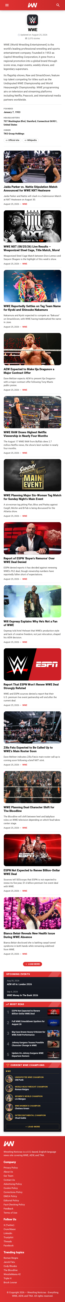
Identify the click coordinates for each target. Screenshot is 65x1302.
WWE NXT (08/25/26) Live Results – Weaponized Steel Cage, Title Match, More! (32, 248)
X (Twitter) (9, 1225)
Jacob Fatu (9, 1262)
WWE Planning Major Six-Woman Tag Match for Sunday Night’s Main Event (32, 497)
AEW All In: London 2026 (19, 984)
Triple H (7, 1278)
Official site (13, 140)
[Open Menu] (7, 5)
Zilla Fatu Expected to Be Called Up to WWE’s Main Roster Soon (28, 749)
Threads (8, 1241)
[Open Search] (58, 5)
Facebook (9, 1245)
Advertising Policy (13, 1184)
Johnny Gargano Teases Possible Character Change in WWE (28, 1044)
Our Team (8, 1176)
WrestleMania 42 (12, 1274)
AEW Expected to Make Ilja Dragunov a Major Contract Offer (29, 371)
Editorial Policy (11, 1200)
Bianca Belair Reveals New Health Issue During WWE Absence (29, 935)
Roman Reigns (11, 1258)
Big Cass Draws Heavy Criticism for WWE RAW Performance (28, 1033)
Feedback (8, 1208)
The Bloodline (11, 1270)
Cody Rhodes (10, 1266)
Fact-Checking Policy (14, 1204)
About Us (8, 1171)
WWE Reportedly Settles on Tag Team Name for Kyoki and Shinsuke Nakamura (32, 308)
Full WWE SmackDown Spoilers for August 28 (28, 1022)
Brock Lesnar (10, 1282)
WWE (24, 204)
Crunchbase (10, 1229)
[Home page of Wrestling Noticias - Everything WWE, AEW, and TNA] (32, 5)
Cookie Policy (11, 1188)
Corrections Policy (13, 1192)
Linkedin (8, 1233)
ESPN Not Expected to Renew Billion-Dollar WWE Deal (26, 1012)
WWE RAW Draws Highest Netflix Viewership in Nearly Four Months (26, 434)
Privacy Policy (11, 1167)
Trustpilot (8, 1237)
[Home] (9, 1144)
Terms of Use (10, 1212)
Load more (34, 964)
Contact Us (9, 1180)
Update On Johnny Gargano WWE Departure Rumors (28, 1054)
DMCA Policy (10, 1196)
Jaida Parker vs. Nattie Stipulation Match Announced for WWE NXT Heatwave (30, 188)
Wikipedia (32, 140)
